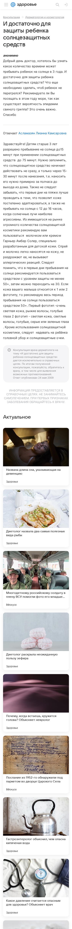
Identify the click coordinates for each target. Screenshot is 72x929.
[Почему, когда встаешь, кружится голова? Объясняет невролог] (36, 703)
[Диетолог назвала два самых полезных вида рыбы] (36, 518)
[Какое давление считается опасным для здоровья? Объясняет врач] (36, 887)
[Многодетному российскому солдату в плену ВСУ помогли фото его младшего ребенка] (36, 580)
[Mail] (13, 4)
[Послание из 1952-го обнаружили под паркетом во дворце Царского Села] (36, 764)
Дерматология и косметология (44, 17)
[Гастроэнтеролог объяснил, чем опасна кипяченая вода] (36, 826)
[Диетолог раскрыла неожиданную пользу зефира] (36, 641)
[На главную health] (26, 4)
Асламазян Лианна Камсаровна (42, 133)
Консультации (11, 17)
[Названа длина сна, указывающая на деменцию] (36, 457)
